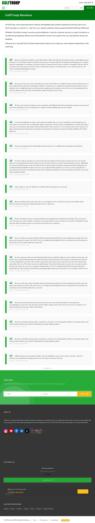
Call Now (82, 491)
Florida (32, 509)
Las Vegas (38, 509)
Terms (34, 520)
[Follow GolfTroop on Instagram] (6, 431)
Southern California (48, 509)
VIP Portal (65, 520)
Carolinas (19, 509)
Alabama (6, 509)
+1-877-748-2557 (16, 492)
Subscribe (83, 394)
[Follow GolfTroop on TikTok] (27, 431)
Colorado (26, 509)
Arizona (13, 509)
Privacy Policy (43, 520)
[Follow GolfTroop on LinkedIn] (22, 431)
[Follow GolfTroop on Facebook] (16, 431)
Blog (28, 520)
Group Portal (54, 520)
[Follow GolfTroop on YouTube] (11, 431)
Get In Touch (46, 480)
